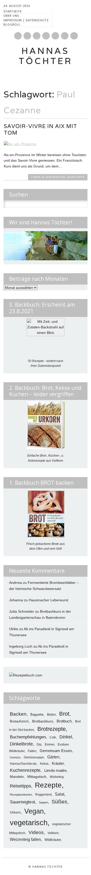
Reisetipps (75, 177)
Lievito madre (55, 771)
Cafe (53, 737)
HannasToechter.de (23, 763)
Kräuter (58, 763)
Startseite (13, 11)
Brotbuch (64, 721)
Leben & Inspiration (48, 177)
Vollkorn (53, 833)
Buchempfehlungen (28, 736)
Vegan (34, 811)
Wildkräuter (52, 840)
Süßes (59, 802)
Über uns (11, 15)
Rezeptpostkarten (21, 794)
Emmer (49, 744)
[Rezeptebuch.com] (25, 675)
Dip (39, 744)
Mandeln (17, 777)
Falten (32, 751)
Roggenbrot (43, 794)
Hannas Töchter (46, 56)
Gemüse (15, 757)
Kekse (44, 763)
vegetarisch (29, 822)
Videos (36, 832)
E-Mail (65, 36)
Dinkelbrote (21, 743)
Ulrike (13, 629)
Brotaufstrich (19, 721)
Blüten (51, 714)
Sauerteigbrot (22, 801)
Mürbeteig (57, 777)
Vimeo (46, 35)
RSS (55, 35)
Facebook (18, 35)
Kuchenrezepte (25, 770)
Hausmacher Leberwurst (48, 600)
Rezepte (48, 785)
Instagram (36, 35)
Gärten (53, 757)
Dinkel (65, 736)
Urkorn (15, 812)
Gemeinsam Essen (56, 751)
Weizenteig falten (25, 839)
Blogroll (12, 24)
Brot (64, 714)
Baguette (36, 714)
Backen (18, 714)
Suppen (43, 802)
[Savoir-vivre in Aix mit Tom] (45, 144)
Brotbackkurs (42, 721)
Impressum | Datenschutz (26, 20)
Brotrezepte (51, 729)
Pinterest (27, 35)
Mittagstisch (36, 777)
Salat (59, 794)
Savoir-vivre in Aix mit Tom (40, 129)
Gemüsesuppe (34, 757)
